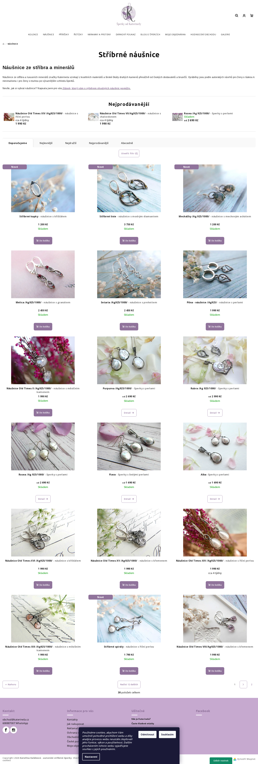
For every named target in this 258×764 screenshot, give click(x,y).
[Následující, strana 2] (243, 684)
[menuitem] (33, 34)
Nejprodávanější (98, 143)
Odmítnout (147, 734)
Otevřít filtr (127, 153)
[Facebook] (6, 730)
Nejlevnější (46, 143)
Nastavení (91, 756)
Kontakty (72, 719)
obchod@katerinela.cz (16, 719)
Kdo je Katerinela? (141, 719)
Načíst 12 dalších (129, 684)
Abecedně (127, 143)
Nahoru (12, 684)
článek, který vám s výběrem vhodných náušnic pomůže (96, 88)
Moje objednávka (77, 745)
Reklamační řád (76, 728)
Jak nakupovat (75, 724)
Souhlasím (167, 734)
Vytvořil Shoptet (246, 759)
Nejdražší (71, 143)
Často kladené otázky (142, 723)
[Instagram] (13, 730)
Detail (127, 412)
